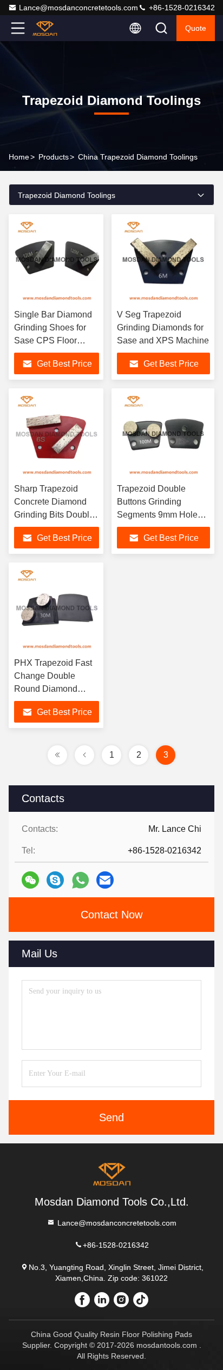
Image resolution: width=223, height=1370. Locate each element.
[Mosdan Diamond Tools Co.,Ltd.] (53, 28)
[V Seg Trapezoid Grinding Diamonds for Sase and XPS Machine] (163, 262)
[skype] (55, 880)
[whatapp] (80, 880)
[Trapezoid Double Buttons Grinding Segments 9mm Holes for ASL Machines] (163, 436)
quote (195, 28)
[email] (105, 880)
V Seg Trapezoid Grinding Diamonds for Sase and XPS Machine (163, 327)
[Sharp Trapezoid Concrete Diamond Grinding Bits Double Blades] (56, 436)
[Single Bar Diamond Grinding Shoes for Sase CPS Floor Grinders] (56, 262)
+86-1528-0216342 (181, 7)
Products (53, 157)
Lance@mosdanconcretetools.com (78, 7)
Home (19, 157)
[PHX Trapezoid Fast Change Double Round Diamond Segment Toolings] (56, 610)
